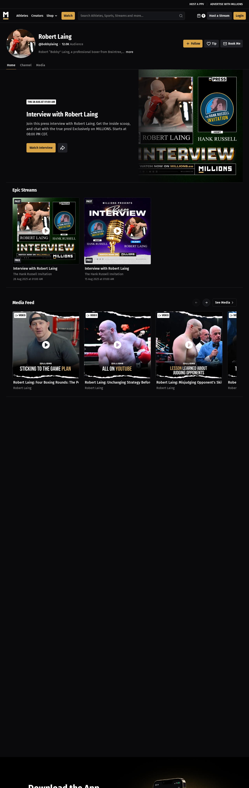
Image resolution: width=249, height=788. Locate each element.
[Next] (206, 302)
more (129, 52)
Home (11, 65)
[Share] (62, 147)
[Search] (181, 16)
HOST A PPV (196, 4)
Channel (26, 65)
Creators (37, 16)
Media (40, 65)
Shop (50, 16)
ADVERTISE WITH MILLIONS (226, 4)
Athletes (22, 16)
